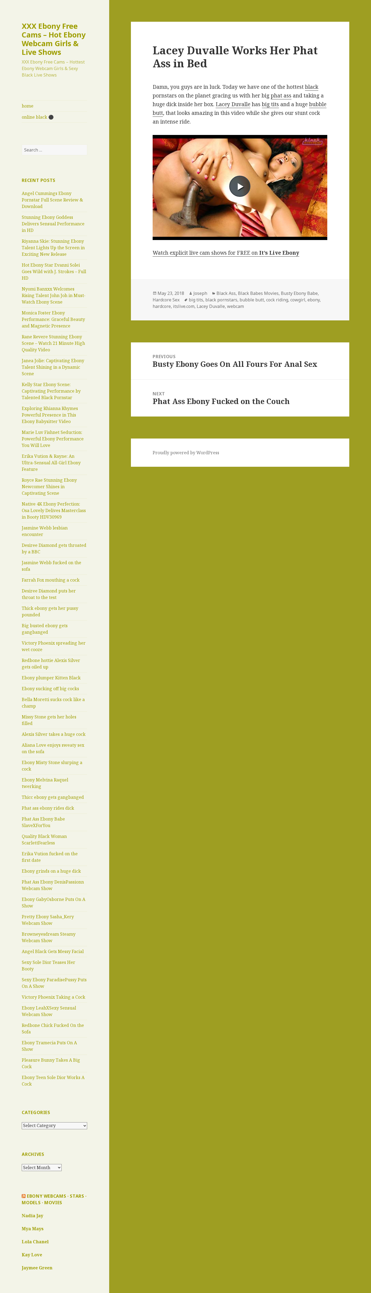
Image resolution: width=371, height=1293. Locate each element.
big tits (270, 104)
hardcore (162, 306)
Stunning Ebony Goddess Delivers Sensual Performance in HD (53, 223)
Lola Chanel (35, 1242)
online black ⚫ (38, 117)
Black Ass (226, 293)
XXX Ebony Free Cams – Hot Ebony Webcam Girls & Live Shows (54, 39)
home (27, 106)
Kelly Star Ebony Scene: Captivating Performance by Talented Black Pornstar (51, 390)
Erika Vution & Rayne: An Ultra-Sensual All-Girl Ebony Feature (51, 462)
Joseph (200, 293)
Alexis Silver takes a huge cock (54, 734)
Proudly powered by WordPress (186, 453)
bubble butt (252, 300)
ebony (313, 300)
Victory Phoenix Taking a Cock (53, 997)
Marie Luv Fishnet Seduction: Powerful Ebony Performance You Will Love (53, 438)
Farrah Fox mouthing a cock (51, 580)
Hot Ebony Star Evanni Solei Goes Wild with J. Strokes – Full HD (54, 271)
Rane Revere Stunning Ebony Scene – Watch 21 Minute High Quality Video (53, 343)
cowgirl (297, 300)
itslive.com (183, 306)
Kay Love (32, 1255)
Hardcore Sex (166, 300)
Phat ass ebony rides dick (48, 808)
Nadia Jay (32, 1216)
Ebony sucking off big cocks (50, 689)
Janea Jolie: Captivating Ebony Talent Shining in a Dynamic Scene (53, 367)
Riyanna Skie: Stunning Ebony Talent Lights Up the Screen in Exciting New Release (53, 247)
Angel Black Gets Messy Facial (53, 951)
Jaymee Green (37, 1268)
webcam (235, 306)
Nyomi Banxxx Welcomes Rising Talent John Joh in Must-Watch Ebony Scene (54, 295)
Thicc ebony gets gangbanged (53, 797)
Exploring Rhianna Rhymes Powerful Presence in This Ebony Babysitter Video (50, 414)
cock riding (277, 300)
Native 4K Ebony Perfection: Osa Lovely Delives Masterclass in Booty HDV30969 (54, 510)
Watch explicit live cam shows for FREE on (226, 252)
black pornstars (221, 300)
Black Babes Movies (258, 293)
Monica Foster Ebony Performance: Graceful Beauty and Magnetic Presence (53, 319)
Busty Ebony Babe (299, 293)
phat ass (281, 95)
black (311, 86)
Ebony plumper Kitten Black (51, 678)
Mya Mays (32, 1229)
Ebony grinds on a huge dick (51, 871)
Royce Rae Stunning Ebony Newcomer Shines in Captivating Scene (49, 486)
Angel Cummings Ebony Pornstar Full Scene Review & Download (52, 199)
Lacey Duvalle (233, 104)
